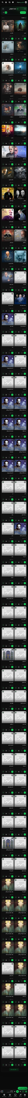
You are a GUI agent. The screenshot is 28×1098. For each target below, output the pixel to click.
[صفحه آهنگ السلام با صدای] (3, 751)
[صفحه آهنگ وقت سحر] (16, 730)
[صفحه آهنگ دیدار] (3, 541)
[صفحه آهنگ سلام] (16, 60)
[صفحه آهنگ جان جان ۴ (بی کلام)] (3, 437)
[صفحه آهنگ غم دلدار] (16, 395)
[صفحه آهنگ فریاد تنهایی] (16, 688)
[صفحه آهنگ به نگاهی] (16, 248)
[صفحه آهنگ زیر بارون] (3, 60)
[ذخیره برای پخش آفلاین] (19, 39)
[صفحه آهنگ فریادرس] (16, 290)
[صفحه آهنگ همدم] (3, 143)
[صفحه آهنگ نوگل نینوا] (3, 709)
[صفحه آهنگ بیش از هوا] (3, 290)
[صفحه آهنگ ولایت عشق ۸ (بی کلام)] (3, 918)
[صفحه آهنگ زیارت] (3, 520)
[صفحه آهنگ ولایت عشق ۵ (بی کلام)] (3, 960)
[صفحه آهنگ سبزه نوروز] (16, 667)
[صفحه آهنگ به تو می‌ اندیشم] (16, 709)
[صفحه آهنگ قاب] (16, 499)
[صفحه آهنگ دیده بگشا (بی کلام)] (16, 416)
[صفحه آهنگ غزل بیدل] (16, 269)
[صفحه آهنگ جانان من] (3, 39)
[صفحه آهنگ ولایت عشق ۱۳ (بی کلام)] (3, 939)
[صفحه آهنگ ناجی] (3, 1065)
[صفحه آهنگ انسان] (16, 143)
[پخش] (25, 39)
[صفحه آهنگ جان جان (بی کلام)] (16, 541)
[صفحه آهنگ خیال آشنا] (3, 164)
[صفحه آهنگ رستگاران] (3, 1044)
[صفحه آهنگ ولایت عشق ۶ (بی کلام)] (16, 981)
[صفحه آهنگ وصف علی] (3, 332)
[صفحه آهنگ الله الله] (16, 646)
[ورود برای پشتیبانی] (9, 2)
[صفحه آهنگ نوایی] (16, 583)
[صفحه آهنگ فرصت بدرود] (3, 667)
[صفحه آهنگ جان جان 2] (3, 458)
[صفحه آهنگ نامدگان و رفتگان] (16, 374)
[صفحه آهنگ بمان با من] (16, 101)
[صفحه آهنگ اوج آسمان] (3, 206)
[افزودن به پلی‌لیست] (22, 39)
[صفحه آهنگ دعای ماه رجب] (16, 793)
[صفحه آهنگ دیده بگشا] (16, 437)
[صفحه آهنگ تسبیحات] (16, 772)
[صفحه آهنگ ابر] (3, 499)
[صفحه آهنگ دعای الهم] (16, 834)
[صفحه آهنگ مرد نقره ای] (16, 185)
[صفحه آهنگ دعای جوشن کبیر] (3, 793)
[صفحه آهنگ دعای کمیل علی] (3, 311)
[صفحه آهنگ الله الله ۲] (3, 625)
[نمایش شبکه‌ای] (6, 12)
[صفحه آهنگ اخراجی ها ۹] (3, 876)
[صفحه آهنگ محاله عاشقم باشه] (16, 311)
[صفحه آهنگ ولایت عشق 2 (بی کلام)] (3, 1023)
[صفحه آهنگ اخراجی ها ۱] (16, 897)
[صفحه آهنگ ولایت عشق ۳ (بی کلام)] (16, 1023)
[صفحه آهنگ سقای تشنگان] (3, 688)
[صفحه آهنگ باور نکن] (16, 1044)
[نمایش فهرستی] (3, 12)
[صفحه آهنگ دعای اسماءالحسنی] (16, 814)
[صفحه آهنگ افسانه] (3, 583)
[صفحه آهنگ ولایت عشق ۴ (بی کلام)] (16, 960)
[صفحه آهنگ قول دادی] (16, 81)
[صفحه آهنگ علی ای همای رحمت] (3, 395)
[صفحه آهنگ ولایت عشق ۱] (16, 876)
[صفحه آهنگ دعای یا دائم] (3, 772)
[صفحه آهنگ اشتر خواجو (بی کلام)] (3, 604)
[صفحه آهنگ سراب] (3, 562)
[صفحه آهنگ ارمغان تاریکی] (3, 227)
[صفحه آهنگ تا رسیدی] (3, 101)
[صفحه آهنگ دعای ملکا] (3, 834)
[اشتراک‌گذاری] (3, 9)
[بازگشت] (25, 9)
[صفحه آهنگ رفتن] (16, 39)
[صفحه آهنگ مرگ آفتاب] (16, 1002)
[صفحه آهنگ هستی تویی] (3, 981)
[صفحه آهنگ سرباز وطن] (3, 248)
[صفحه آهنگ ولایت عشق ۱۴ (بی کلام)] (16, 939)
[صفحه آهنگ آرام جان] (16, 604)
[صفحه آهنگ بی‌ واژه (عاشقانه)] (16, 1065)
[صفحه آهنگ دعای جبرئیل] (3, 814)
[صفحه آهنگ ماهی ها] (16, 562)
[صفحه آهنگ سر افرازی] (3, 730)
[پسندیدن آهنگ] (23, 1091)
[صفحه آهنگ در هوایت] (3, 122)
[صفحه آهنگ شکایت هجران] (3, 185)
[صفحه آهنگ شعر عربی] (16, 855)
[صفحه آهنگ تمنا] (3, 353)
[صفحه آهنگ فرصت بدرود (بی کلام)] (3, 855)
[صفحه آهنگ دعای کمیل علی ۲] (16, 332)
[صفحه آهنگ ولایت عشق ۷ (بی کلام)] (3, 1002)
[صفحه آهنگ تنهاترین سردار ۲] (3, 646)
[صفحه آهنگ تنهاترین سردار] (16, 625)
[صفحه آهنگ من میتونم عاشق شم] (16, 122)
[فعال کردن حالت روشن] (12, 2)
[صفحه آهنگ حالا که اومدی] (3, 269)
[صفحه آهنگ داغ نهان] (16, 227)
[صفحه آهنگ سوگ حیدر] (16, 751)
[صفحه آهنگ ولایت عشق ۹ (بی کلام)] (16, 918)
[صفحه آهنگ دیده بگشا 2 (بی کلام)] (3, 416)
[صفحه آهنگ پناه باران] (16, 164)
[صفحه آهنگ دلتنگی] (16, 206)
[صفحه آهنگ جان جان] (16, 353)
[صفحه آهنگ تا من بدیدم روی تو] (3, 374)
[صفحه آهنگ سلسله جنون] (16, 520)
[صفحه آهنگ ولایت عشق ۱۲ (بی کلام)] (3, 897)
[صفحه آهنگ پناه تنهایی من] (3, 81)
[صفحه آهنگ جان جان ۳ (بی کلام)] (16, 458)
